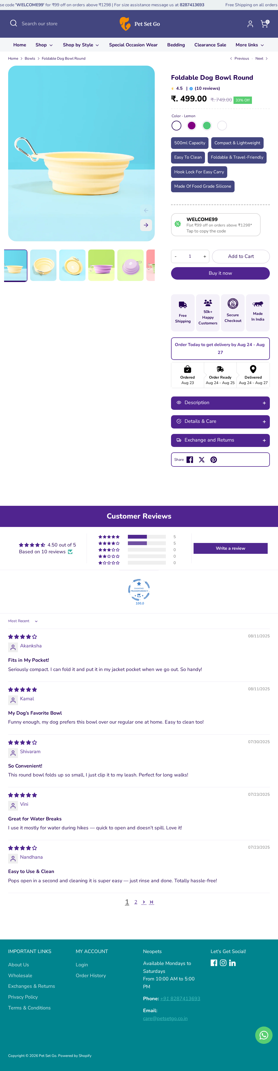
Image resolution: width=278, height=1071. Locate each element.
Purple (192, 125)
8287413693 (180, 998)
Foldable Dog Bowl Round (64, 58)
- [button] (176, 256)
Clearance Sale (210, 45)
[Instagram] (223, 963)
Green (207, 125)
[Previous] (146, 210)
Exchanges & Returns (31, 986)
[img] (22, 637)
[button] (109, 537)
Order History (91, 975)
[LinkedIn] (232, 963)
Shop (42, 45)
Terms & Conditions (29, 1008)
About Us (18, 964)
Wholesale (20, 975)
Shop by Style (78, 45)
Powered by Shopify (74, 1055)
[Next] (146, 225)
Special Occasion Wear (133, 45)
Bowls (30, 58)
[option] (81, 155)
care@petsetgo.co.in (165, 1018)
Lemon (176, 125)
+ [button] (204, 256)
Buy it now (220, 273)
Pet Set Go (47, 1055)
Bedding (176, 45)
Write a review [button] (230, 548)
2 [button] (135, 902)
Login (82, 964)
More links (247, 45)
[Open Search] (13, 23)
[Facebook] (214, 963)
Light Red (222, 125)
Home (19, 45)
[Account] (250, 23)
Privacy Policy (23, 997)
